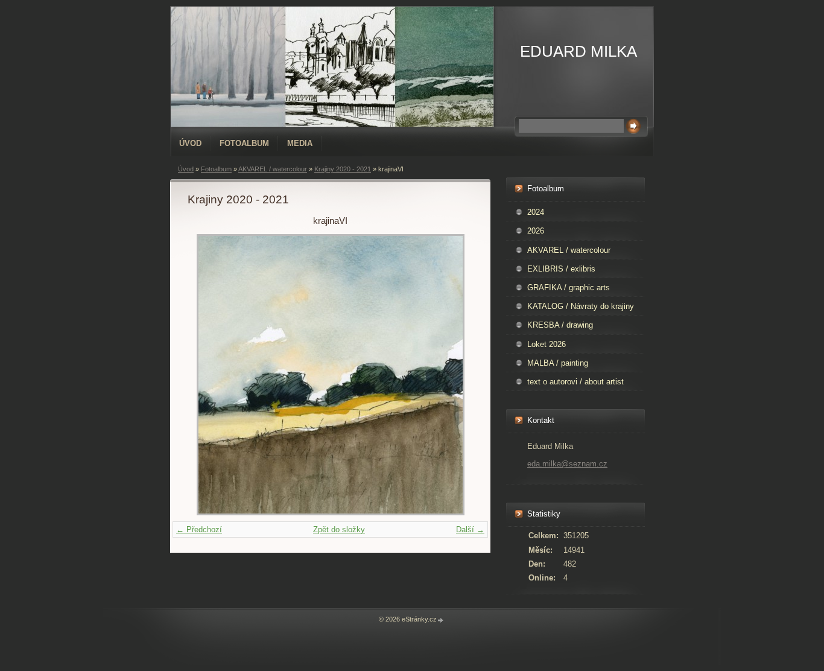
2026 (535, 230)
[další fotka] (453, 374)
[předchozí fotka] (207, 374)
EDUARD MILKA (578, 51)
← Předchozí (199, 529)
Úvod (190, 143)
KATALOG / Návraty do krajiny (580, 306)
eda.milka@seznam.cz (567, 463)
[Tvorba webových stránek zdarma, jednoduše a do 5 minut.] (441, 620)
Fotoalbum (244, 143)
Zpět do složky (339, 529)
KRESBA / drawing (560, 324)
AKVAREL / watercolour (272, 169)
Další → (470, 529)
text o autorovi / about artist (575, 381)
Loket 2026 (546, 344)
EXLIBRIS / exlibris (561, 268)
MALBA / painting (557, 362)
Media (299, 143)
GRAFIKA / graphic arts (568, 287)
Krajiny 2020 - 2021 (342, 169)
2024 (535, 212)
